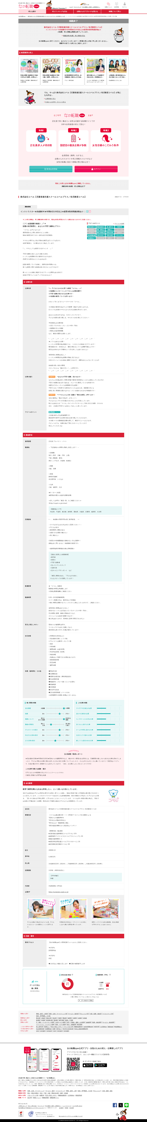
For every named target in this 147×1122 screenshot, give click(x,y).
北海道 (85, 1018)
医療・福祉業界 (96, 1022)
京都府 (80, 1018)
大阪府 (43, 1018)
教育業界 (79, 1024)
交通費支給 (48, 1029)
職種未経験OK (78, 1026)
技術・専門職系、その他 (43, 1016)
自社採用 (71, 1107)
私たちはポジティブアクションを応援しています (71, 1116)
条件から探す (22, 1095)
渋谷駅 (43, 1020)
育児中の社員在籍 (68, 1029)
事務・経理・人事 (71, 1091)
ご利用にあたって (22, 1105)
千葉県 (60, 1018)
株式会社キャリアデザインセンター (35, 1107)
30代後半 (66, 1031)
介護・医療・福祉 (107, 1091)
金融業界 (88, 1022)
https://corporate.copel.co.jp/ (58, 892)
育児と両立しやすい (56, 1026)
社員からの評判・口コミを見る (55, 102)
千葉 (45, 1093)
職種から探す (22, 1091)
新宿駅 (38, 1020)
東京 (28, 1093)
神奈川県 (48, 1018)
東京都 (38, 1018)
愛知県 (65, 1018)
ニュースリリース (67, 1105)
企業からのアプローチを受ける (87, 11)
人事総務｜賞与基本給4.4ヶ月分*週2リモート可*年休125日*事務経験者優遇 (117, 76)
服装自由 (110, 1026)
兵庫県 (75, 1018)
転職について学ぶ (115, 11)
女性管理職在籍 (88, 1026)
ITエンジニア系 (84, 1014)
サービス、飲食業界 (108, 1022)
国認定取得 (79, 1095)
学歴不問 (96, 1026)
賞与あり (59, 1029)
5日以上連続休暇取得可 (81, 1029)
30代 (54, 1031)
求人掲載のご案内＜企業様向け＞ (91, 7)
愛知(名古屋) (55, 1093)
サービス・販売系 (73, 1014)
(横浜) (37, 1093)
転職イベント (37, 1097)
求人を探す (32, 11)
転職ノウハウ (22, 1097)
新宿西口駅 (49, 1020)
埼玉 (41, 1093)
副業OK (42, 1095)
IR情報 (66, 1107)
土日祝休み (103, 1026)
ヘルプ (71, 7)
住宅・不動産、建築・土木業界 (76, 1022)
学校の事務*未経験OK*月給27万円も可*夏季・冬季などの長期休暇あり (29, 76)
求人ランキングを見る (59, 11)
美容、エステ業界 (60, 1024)
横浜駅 (56, 1020)
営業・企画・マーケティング (35, 1091)
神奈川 (33, 1093)
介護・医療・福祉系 (95, 1014)
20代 (37, 1031)
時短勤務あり (118, 1026)
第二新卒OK (39, 1026)
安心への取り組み (32, 1105)
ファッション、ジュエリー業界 (45, 1024)
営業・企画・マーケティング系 (58, 1014)
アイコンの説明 (119, 223)
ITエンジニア (97, 1091)
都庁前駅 (61, 1020)
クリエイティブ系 (108, 1014)
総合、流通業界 (71, 1024)
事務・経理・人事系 (42, 1014)
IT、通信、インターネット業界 (45, 1022)
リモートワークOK (32, 1095)
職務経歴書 (45, 1097)
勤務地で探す (22, 1093)
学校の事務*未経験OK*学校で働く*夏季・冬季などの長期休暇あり (51, 76)
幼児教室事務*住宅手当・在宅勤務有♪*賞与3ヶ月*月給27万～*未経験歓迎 (73, 76)
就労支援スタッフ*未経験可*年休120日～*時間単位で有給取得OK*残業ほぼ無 (95, 76)
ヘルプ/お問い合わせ (77, 1105)
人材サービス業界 (60, 1022)
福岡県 (70, 1018)
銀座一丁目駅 (69, 1020)
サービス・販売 (50, 1091)
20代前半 (49, 1031)
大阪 (49, 1093)
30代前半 (60, 1031)
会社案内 (61, 1107)
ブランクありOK (68, 1026)
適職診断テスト (54, 1097)
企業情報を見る (50, 98)
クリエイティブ (60, 1091)
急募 (54, 1029)
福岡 (61, 1093)
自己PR (29, 1097)
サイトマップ (77, 7)
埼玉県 (54, 1018)
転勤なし (47, 1026)
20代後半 (43, 1031)
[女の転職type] (22, 1107)
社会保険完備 (40, 1029)
